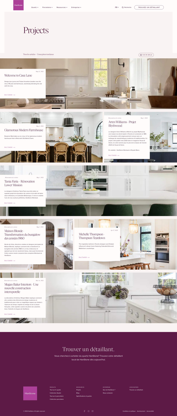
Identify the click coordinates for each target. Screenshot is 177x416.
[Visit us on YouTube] (92, 411)
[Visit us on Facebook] (84, 411)
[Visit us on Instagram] (88, 411)
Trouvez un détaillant (149, 7)
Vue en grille (147, 55)
